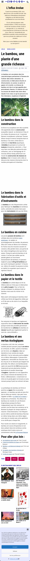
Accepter (15, 547)
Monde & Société (11, 49)
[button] (27, 529)
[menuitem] (4, 49)
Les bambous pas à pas (9, 440)
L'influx (3, 49)
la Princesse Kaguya (21, 432)
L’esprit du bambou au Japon (11, 442)
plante (21, 459)
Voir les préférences (15, 555)
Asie (8, 459)
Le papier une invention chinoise (12, 450)
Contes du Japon (7, 454)
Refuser (15, 551)
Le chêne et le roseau (20, 396)
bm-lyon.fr (16, 43)
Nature (14, 459)
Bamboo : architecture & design (12, 446)
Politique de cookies (14, 559)
